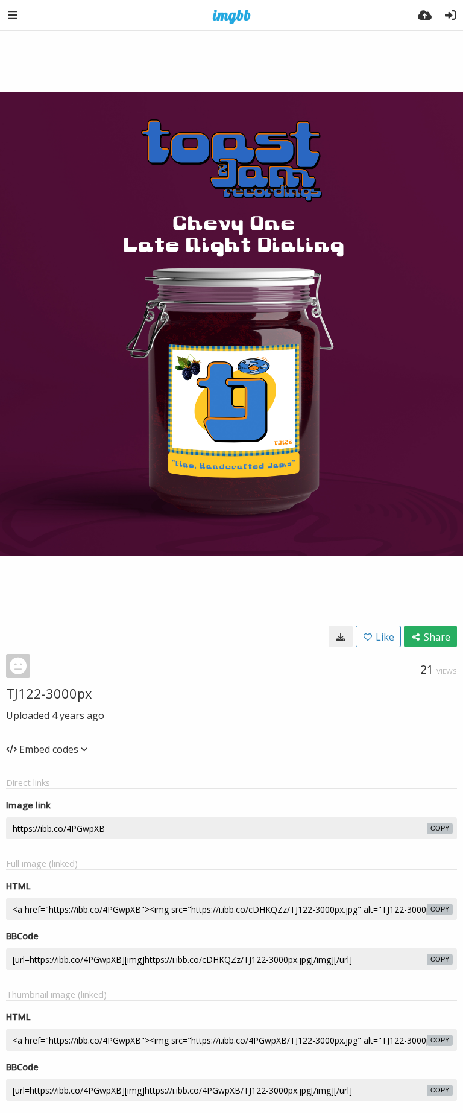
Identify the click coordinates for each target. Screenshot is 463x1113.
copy (439, 828)
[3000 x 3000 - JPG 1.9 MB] (341, 636)
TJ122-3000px (49, 693)
